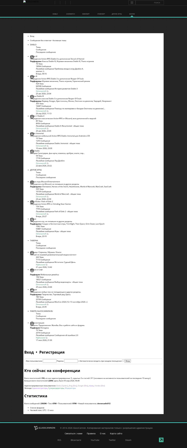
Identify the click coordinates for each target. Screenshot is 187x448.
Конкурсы (45, 328)
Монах (71, 101)
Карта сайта (116, 433)
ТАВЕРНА (34, 240)
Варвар (45, 101)
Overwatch (46, 186)
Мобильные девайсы (50, 274)
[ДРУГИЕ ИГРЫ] (116, 9)
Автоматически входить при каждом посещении (101, 361)
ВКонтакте (57, 2)
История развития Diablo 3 (66, 88)
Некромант (107, 101)
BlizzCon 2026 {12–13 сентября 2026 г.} (71, 302)
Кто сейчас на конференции (52, 370)
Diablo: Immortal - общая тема (67, 143)
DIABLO (33, 44)
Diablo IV (33, 56)
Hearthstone (74, 186)
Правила (91, 433)
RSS (52, 2)
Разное (33, 219)
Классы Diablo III (37, 96)
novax (91, 385)
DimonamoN (41, 91)
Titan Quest (80, 224)
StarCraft (107, 186)
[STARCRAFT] (101, 9)
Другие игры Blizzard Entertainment (45, 181)
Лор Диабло (59, 160)
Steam (73, 2)
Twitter (68, 2)
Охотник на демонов (84, 101)
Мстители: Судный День (65, 262)
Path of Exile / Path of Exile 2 (41, 201)
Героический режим (81, 81)
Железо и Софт (36, 269)
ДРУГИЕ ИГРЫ (36, 170)
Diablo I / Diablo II (37, 116)
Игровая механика (50, 81)
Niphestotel (40, 264)
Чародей (97, 101)
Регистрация (52, 352)
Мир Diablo (35, 151)
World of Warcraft (87, 186)
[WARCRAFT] (85, 9)
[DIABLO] (55, 9)
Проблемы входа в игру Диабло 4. (68, 69)
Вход (32, 36)
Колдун (52, 101)
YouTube (62, 2)
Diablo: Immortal (37, 133)
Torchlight (70, 224)
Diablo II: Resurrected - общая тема (69, 126)
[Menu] (132, 3)
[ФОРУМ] (131, 9)
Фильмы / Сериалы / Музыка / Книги (45, 252)
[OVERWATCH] (70, 9)
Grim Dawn (90, 224)
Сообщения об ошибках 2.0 (66, 335)
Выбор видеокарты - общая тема (68, 282)
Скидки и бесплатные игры (53, 224)
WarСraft (99, 186)
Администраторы (39, 388)
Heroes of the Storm (60, 186)
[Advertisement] (93, 25)
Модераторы (70, 388)
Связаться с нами (73, 433)
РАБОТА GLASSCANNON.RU (41, 311)
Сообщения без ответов (40, 40)
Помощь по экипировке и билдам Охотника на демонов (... (79, 108)
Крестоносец (61, 101)
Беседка (33, 289)
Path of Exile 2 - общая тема (66, 211)
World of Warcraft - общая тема (67, 194)
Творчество (47, 294)
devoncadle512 (103, 403)
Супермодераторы (56, 388)
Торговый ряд (59, 294)
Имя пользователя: (34, 361)
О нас (103, 433)
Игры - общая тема (62, 231)
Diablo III (33, 76)
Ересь (68, 294)
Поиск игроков (87, 61)
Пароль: (60, 361)
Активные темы (59, 40)
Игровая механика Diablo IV (68, 61)
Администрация (37, 323)
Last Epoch (100, 224)
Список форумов (37, 407)
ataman (39, 71)
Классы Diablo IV (49, 61)
